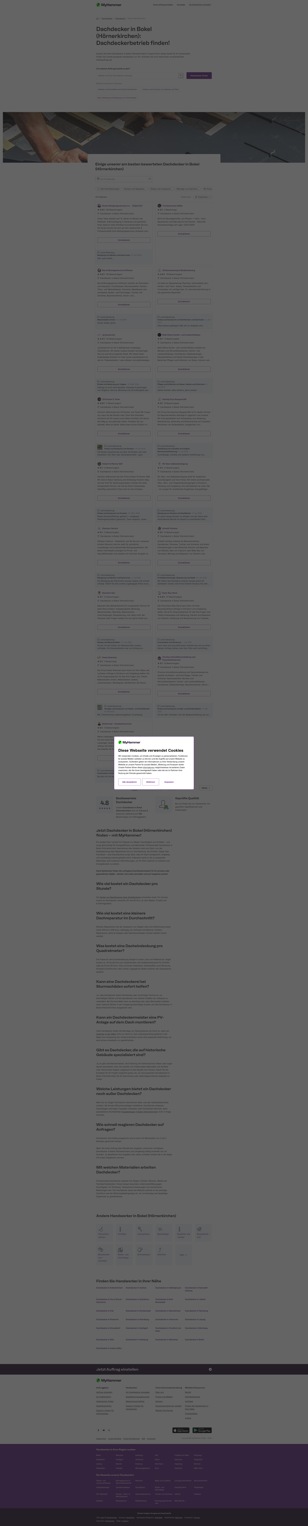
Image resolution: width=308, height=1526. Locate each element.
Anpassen (169, 782)
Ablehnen (150, 782)
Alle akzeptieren (129, 782)
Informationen (148, 767)
